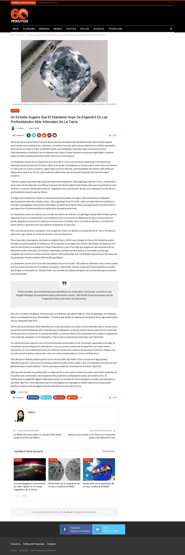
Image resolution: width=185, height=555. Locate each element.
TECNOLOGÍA (115, 28)
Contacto (51, 544)
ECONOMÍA (29, 28)
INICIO (15, 28)
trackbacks (69, 512)
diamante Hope (22, 392)
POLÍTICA (71, 28)
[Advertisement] (121, 14)
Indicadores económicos (48, 3)
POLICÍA (84, 28)
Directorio (15, 544)
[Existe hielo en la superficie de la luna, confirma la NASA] (64, 469)
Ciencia (15, 111)
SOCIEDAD (98, 28)
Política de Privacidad (33, 544)
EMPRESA (44, 28)
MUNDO (58, 28)
